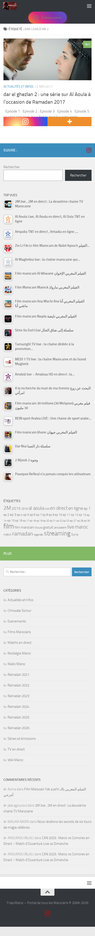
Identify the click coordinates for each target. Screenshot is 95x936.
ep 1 (87, 508)
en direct (59, 508)
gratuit (48, 527)
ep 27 (73, 520)
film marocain (24, 527)
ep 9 (51, 514)
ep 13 (82, 514)
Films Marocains (19, 632)
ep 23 (66, 520)
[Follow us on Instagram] (89, 150)
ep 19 (39, 520)
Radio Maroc (16, 664)
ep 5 (26, 514)
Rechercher (11, 167)
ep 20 (46, 520)
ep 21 (53, 520)
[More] (70, 121)
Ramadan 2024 (18, 707)
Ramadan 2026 (18, 728)
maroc (81, 527)
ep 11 (66, 514)
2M (7, 508)
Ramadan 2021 (18, 675)
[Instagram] (25, 121)
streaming (57, 533)
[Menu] (89, 6)
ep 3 (13, 515)
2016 (24, 508)
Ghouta (38, 527)
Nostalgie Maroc (19, 653)
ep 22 (59, 520)
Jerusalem (60, 527)
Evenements (17, 621)
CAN (47, 508)
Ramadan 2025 (18, 717)
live (70, 527)
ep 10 (58, 514)
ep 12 (74, 514)
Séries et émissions (22, 739)
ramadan (22, 533)
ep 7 (39, 514)
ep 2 (6, 515)
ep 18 (33, 520)
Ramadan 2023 (18, 696)
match (7, 534)
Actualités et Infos (18, 87)
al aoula (36, 508)
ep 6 (33, 515)
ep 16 (18, 520)
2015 (16, 508)
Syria (74, 534)
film (8, 526)
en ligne (75, 508)
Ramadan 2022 (18, 685)
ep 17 (26, 520)
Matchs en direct (19, 643)
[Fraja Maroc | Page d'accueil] (12, 6)
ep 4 (20, 515)
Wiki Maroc (15, 760)
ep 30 (87, 520)
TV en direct (16, 749)
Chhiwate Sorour (19, 611)
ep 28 (80, 520)
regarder (38, 534)
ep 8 (45, 514)
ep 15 (11, 520)
